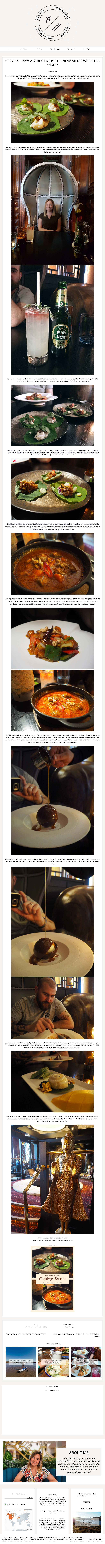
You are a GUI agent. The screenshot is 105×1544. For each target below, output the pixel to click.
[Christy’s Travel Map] (19, 1520)
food (33, 1327)
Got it (101, 1539)
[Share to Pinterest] (69, 1327)
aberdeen (28, 1327)
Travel (39, 49)
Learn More (93, 1539)
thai (45, 1327)
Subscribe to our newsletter (87, 1494)
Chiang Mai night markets (72, 1047)
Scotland (71, 49)
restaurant (39, 1327)
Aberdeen (23, 49)
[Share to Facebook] (65, 1327)
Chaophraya (9, 76)
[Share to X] (67, 1327)
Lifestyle (86, 49)
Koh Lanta (70, 455)
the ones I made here (68, 1045)
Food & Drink (55, 49)
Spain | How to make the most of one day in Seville (25, 1334)
